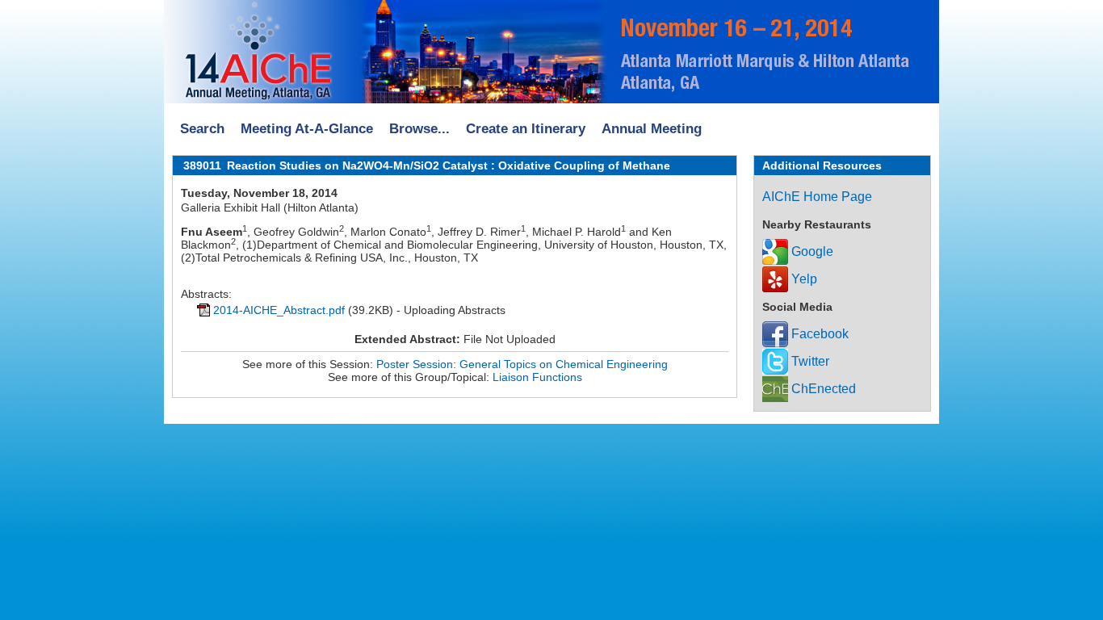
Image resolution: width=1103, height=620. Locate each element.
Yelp (802, 279)
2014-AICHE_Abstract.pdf (279, 310)
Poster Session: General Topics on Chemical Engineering (522, 364)
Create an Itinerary (525, 128)
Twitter (808, 361)
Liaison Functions (537, 377)
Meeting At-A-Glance (307, 128)
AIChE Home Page (817, 196)
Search (202, 128)
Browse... (419, 128)
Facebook (818, 334)
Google (810, 251)
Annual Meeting (652, 128)
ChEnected (822, 389)
